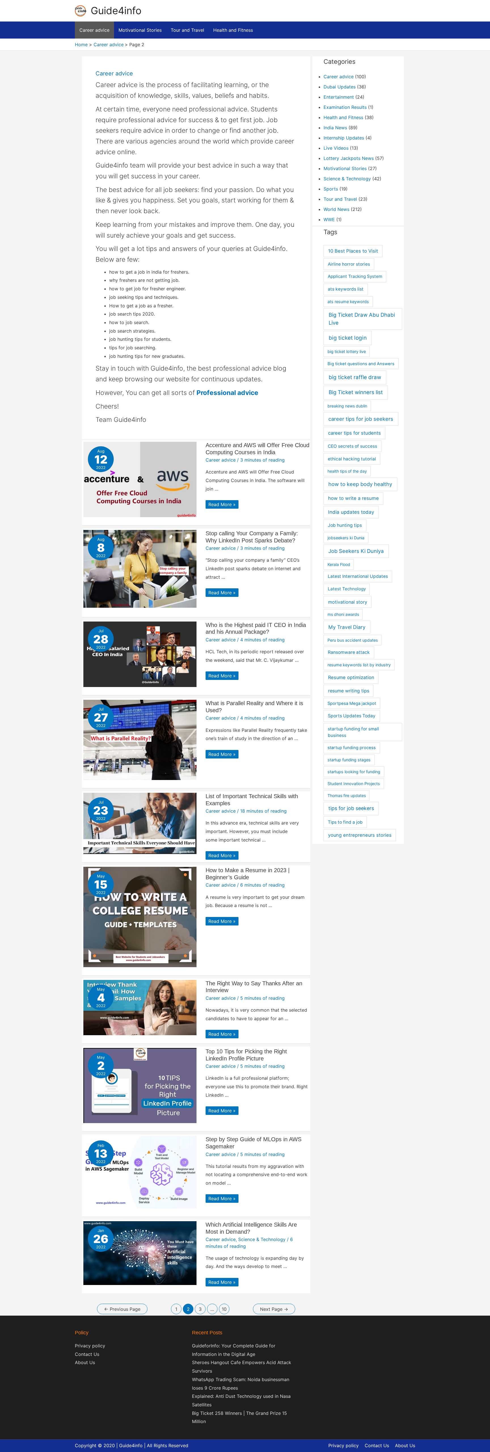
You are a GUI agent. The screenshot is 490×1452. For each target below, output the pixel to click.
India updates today (351, 512)
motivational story (347, 602)
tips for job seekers (351, 808)
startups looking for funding (354, 771)
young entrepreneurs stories (360, 835)
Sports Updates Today (351, 715)
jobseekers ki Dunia (346, 537)
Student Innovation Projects (354, 783)
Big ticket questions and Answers (361, 363)
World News (336, 209)
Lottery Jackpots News (349, 158)
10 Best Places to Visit (353, 251)
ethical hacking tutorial (352, 459)
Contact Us (87, 1354)
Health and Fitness (343, 117)
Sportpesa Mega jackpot (352, 703)
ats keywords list (346, 289)
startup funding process (352, 747)
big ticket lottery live (347, 351)
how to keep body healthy (360, 484)
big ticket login (348, 338)
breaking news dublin (347, 405)
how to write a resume (353, 498)
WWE (329, 219)
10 (224, 1309)
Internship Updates (344, 138)
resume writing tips (348, 691)
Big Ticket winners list (356, 392)
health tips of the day (347, 471)
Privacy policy (90, 1346)
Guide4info (116, 10)
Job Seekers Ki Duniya (356, 551)
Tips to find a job (345, 822)
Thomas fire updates (347, 795)
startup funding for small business (353, 732)
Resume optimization (351, 677)
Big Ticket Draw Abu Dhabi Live (362, 319)
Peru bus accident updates (353, 640)
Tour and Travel (340, 199)
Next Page (274, 1309)
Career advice (221, 460)
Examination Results (345, 107)
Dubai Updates (340, 87)
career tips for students (354, 433)
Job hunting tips (345, 525)
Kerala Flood (339, 564)
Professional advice (227, 393)
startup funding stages (349, 759)
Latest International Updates (358, 576)
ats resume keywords (348, 301)
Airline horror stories (349, 264)
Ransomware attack (349, 652)
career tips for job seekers (360, 419)
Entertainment (339, 97)
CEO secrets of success (352, 446)
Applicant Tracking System (355, 276)
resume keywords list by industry (359, 664)
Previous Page (122, 1309)
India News (335, 127)
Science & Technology (262, 1239)
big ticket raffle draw (355, 377)
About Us (85, 1362)
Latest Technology (347, 588)
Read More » (222, 504)
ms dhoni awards (343, 614)
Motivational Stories (345, 168)
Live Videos (336, 148)
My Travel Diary (347, 627)
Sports (331, 189)
